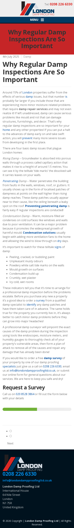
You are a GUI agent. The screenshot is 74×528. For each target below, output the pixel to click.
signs (58, 247)
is (66, 96)
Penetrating (10, 181)
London (27, 92)
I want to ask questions (28, 431)
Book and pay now (24, 436)
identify (31, 304)
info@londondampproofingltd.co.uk (32, 370)
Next (10, 443)
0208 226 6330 (52, 366)
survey (40, 300)
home (6, 130)
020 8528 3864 (25, 394)
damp (29, 96)
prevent (27, 138)
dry (59, 241)
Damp (27, 56)
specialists (9, 366)
